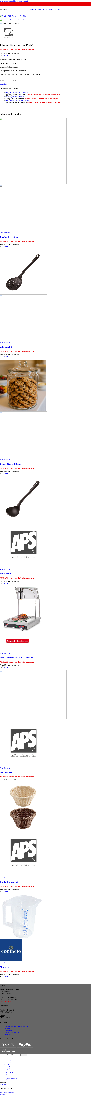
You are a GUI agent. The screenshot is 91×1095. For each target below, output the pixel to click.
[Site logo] (38, 9)
